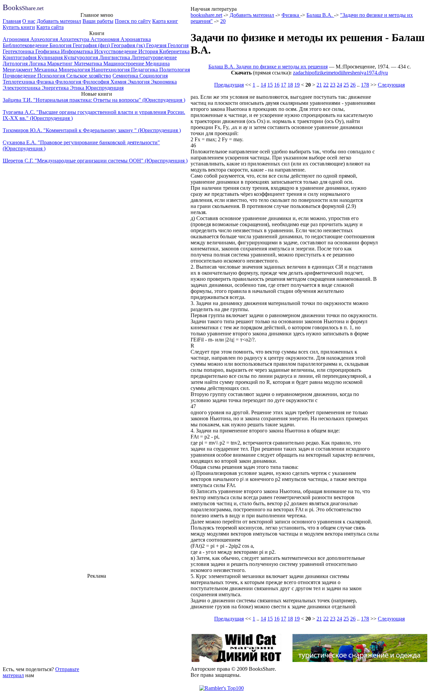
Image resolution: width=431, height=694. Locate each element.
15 (270, 85)
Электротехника (22, 88)
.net (23, 8)
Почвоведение (20, 76)
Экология (139, 82)
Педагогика (145, 69)
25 (346, 85)
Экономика (164, 82)
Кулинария (51, 57)
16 (276, 85)
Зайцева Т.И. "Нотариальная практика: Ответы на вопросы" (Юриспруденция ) (94, 100)
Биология (61, 45)
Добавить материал (59, 21)
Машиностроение (124, 63)
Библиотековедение (26, 45)
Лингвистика (115, 57)
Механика (46, 69)
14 (263, 85)
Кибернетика (174, 51)
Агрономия (16, 39)
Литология (16, 63)
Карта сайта (50, 27)
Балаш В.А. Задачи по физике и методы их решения (268, 66)
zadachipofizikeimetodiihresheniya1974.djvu (340, 73)
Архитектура (75, 39)
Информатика (77, 51)
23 (332, 85)
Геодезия (157, 45)
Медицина (157, 63)
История (148, 51)
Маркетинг (60, 63)
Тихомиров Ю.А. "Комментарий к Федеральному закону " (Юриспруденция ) (92, 130)
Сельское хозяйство (88, 76)
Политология (174, 69)
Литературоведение (154, 57)
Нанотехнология (111, 69)
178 (365, 85)
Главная (12, 21)
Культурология (81, 57)
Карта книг (165, 21)
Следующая (391, 85)
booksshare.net (206, 15)
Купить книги (19, 27)
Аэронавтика (136, 39)
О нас (28, 21)
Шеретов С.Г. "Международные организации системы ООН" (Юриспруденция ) (95, 160)
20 (223, 21)
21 (319, 85)
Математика (88, 63)
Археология (44, 39)
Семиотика (125, 76)
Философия (96, 82)
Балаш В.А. (320, 15)
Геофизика (48, 51)
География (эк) (128, 45)
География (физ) (92, 45)
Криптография (20, 57)
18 (290, 85)
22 (326, 85)
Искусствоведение (116, 51)
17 (283, 85)
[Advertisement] (96, 621)
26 (353, 85)
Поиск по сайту (133, 21)
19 (297, 85)
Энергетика (56, 88)
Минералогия (75, 69)
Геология (178, 45)
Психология (51, 76)
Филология (68, 82)
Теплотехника (19, 82)
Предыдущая (229, 85)
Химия (119, 82)
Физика (45, 82)
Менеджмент (18, 69)
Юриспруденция (105, 88)
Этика (78, 88)
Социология (153, 76)
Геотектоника (19, 51)
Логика (38, 63)
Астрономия (106, 39)
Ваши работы (97, 21)
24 (339, 85)
